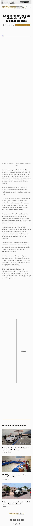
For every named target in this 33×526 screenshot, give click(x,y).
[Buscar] (26, 7)
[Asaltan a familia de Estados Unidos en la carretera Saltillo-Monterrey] (16, 437)
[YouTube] (22, 520)
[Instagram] (18, 520)
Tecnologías (25, 25)
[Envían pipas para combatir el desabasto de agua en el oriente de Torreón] (16, 491)
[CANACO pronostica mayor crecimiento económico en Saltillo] (16, 464)
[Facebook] (11, 520)
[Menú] (30, 7)
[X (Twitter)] (14, 520)
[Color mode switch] (23, 7)
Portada (17, 25)
